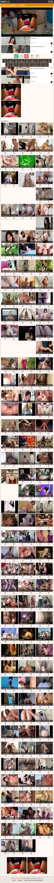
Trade (14, 880)
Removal (20, 880)
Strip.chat (33, 42)
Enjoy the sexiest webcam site (38, 46)
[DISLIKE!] (26, 56)
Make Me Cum (34, 38)
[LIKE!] (16, 56)
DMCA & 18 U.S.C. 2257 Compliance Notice (33, 880)
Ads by (35, 171)
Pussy (5, 1)
